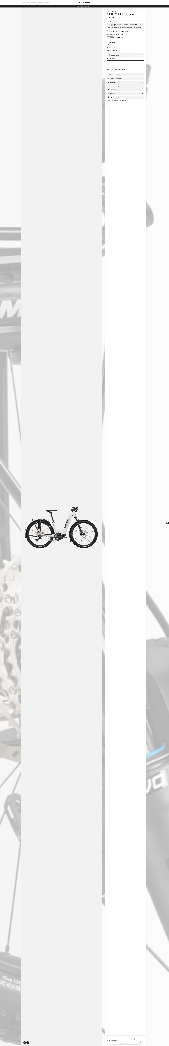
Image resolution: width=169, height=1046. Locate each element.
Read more (124, 100)
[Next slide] (27, 1042)
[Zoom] (61, 528)
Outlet (108, 11)
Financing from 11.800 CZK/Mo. (113, 21)
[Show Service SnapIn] (167, 523)
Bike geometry (110, 64)
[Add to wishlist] (143, 1043)
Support (47, 2)
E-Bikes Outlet (114, 11)
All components (110, 36)
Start (141, 54)
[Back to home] (84, 2)
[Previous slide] (24, 1042)
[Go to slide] (47, 1042)
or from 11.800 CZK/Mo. (112, 1040)
